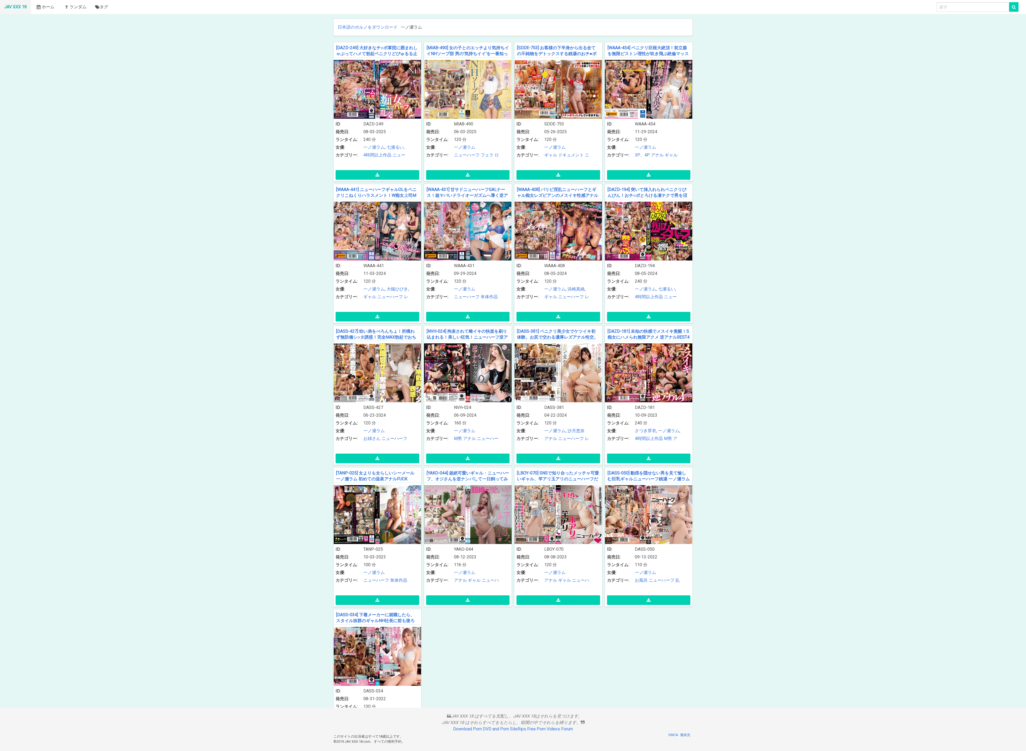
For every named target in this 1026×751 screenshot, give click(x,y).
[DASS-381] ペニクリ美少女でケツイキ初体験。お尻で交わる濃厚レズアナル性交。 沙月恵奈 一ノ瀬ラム (557, 337)
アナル (657, 155)
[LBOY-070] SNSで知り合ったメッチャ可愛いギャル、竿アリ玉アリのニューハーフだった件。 (558, 478)
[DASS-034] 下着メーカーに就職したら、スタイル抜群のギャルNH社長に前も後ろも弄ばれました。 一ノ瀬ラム (375, 620)
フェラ (487, 155)
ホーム (48, 6)
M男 (458, 438)
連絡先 (685, 735)
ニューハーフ (467, 155)
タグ (104, 6)
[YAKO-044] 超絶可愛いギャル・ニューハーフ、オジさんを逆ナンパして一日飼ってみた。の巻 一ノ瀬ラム (468, 478)
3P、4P (642, 155)
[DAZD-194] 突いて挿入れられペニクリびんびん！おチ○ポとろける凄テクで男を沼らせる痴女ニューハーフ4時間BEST (647, 195)
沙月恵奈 (576, 430)
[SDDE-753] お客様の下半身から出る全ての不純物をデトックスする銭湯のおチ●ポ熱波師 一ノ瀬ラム (557, 53)
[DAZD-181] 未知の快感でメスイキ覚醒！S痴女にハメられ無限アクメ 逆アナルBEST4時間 (649, 337)
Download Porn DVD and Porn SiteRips (489, 728)
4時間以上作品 (377, 155)
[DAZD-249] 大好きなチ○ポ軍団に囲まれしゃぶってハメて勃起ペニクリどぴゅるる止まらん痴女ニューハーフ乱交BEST (377, 53)
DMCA (673, 735)
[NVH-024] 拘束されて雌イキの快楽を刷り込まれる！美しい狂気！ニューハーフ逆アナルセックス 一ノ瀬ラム (467, 337)
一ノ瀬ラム (374, 147)
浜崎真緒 (576, 289)
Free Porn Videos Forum (550, 728)
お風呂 (641, 580)
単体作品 (489, 296)
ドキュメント (571, 155)
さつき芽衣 (645, 430)
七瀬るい (395, 147)
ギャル (550, 155)
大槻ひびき (397, 289)
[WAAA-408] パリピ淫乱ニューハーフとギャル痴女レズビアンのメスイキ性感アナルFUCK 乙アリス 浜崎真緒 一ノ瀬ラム (557, 195)
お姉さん (371, 438)
